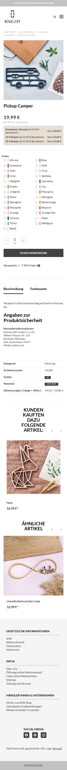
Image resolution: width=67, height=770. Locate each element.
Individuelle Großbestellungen (24, 706)
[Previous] (52, 431)
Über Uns (11, 668)
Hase (10, 502)
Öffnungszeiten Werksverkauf (24, 672)
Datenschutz (13, 646)
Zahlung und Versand (18, 683)
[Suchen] (55, 17)
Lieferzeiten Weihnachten (21, 676)
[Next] (61, 431)
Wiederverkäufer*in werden (22, 710)
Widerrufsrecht (15, 642)
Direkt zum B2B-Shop (19, 702)
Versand (23, 122)
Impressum (12, 649)
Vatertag (50, 363)
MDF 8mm (51, 384)
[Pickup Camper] (33, 70)
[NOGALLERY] (12, 16)
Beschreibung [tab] (13, 289)
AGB (9, 638)
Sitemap (11, 679)
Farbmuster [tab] (38, 289)
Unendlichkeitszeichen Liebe (23, 601)
